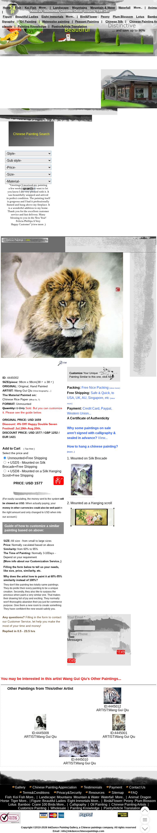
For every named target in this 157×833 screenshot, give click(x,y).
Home (7, 7)
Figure (7, 16)
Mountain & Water (102, 7)
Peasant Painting (87, 21)
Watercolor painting (56, 21)
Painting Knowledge (32, 26)
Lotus (140, 16)
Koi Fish (30, 7)
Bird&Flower (88, 16)
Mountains (79, 7)
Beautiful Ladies (26, 16)
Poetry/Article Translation (69, 26)
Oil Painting (28, 21)
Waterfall (124, 7)
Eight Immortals (52, 16)
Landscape (61, 7)
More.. (43, 7)
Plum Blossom (123, 16)
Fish (18, 7)
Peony (105, 16)
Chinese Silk (114, 21)
